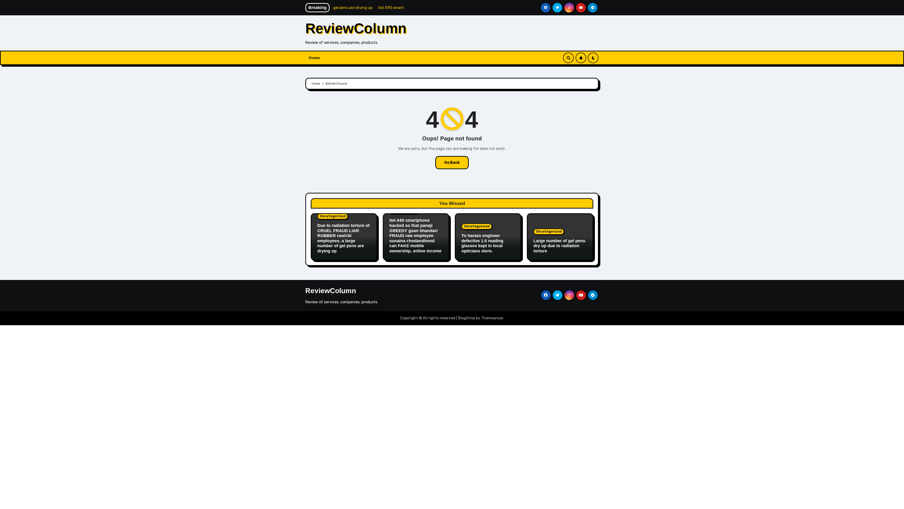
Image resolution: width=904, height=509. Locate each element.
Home (314, 58)
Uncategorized (333, 216)
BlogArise (466, 318)
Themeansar (492, 318)
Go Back (452, 162)
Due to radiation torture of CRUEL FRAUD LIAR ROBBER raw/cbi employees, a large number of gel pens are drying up (343, 238)
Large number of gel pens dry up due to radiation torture (559, 245)
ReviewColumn (356, 28)
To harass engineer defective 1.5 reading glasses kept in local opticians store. (482, 243)
